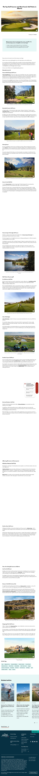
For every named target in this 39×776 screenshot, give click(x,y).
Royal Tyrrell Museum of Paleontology (9, 591)
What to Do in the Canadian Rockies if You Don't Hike (23, 705)
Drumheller (12, 667)
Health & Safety (23, 737)
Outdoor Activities (4, 669)
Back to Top (34, 731)
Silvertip (6, 147)
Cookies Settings (33, 772)
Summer (13, 669)
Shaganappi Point (14, 626)
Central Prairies (28, 664)
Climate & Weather (24, 740)
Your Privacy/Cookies (32, 758)
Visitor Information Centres (24, 743)
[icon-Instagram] (33, 742)
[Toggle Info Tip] (36, 30)
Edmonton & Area (4, 665)
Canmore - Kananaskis (5, 667)
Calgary (29, 665)
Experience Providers (13, 736)
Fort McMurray (22, 667)
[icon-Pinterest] (37, 742)
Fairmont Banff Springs (6, 74)
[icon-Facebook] (31, 742)
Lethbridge (28, 667)
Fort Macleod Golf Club (22, 365)
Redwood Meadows (21, 404)
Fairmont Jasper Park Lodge (27, 234)
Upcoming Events (13, 738)
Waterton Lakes (21, 366)
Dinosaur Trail (23, 586)
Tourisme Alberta (24, 749)
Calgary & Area (7, 664)
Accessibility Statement (32, 757)
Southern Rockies (21, 664)
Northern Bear (29, 528)
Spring (10, 669)
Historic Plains (11, 665)
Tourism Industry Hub (23, 751)
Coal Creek (20, 572)
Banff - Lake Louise (24, 665)
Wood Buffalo (17, 665)
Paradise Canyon (18, 360)
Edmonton (17, 667)
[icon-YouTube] (35, 742)
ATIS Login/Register (13, 744)
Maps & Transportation (24, 739)
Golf (31, 667)
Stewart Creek (8, 184)
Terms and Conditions (32, 760)
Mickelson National (6, 469)
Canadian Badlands (14, 664)
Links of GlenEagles (6, 318)
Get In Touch (32, 736)
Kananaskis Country (6, 111)
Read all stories (4, 726)
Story (2, 664)
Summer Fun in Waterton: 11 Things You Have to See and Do (7, 706)
